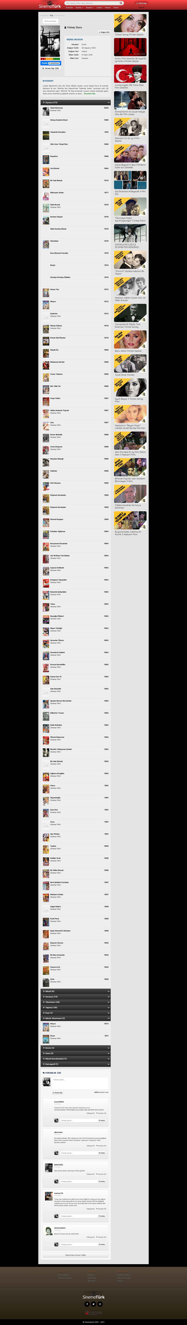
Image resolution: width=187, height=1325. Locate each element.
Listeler (99, 7)
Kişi (51, 15)
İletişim (107, 7)
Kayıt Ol (141, 7)
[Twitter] (93, 1304)
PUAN (50, 63)
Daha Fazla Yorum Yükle (75, 1255)
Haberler (91, 1275)
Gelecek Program (65, 1278)
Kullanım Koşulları (124, 1278)
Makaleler (91, 1281)
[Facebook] (87, 1304)
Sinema (79, 7)
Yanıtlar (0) (102, 1113)
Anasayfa (69, 7)
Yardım (115, 7)
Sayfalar (89, 7)
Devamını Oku (89, 93)
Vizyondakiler (63, 1275)
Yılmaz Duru (60, 15)
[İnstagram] (100, 1304)
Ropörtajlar (92, 1278)
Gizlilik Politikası (124, 1275)
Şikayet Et (91, 1113)
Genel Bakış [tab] (51, 21)
